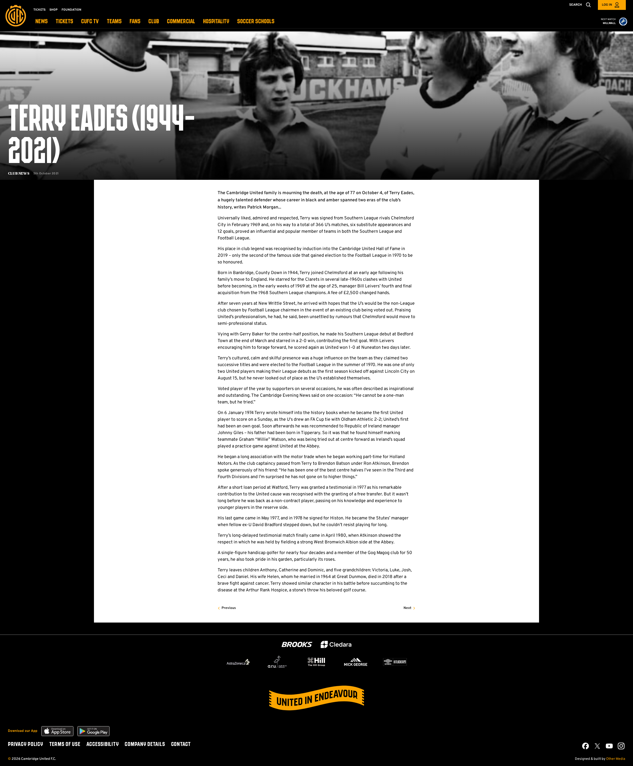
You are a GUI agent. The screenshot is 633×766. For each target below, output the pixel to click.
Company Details (145, 744)
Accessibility (102, 744)
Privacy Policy (25, 744)
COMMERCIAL (181, 21)
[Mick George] (355, 662)
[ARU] (277, 662)
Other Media (615, 759)
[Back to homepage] (15, 15)
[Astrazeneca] (238, 662)
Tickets (39, 10)
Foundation (71, 10)
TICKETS (64, 21)
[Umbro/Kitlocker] (395, 662)
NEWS (41, 21)
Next (407, 608)
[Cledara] (336, 644)
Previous (229, 608)
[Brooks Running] (297, 644)
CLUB (153, 21)
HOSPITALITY (216, 21)
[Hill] (316, 662)
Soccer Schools (255, 21)
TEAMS (114, 21)
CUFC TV (90, 21)
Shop (53, 10)
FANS (135, 21)
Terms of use (64, 744)
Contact (181, 744)
